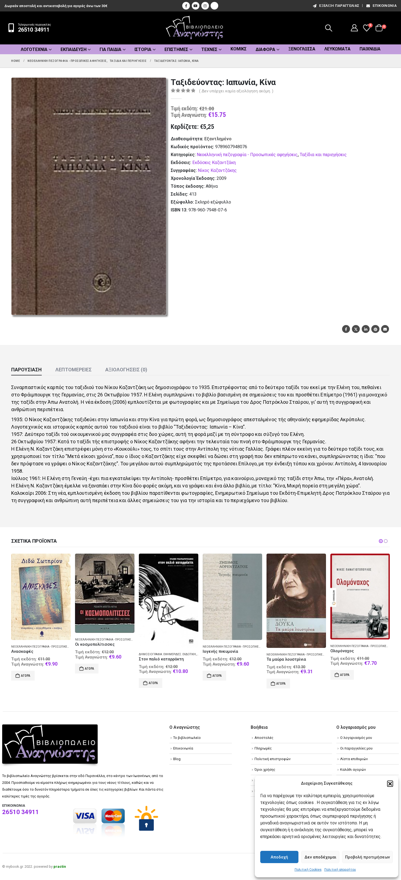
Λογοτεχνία (34, 49)
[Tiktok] (214, 6)
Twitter (356, 329)
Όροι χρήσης (265, 769)
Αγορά (25, 668)
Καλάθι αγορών (353, 769)
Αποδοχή (279, 857)
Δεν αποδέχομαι (320, 857)
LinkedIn (366, 329)
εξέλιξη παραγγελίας (339, 6)
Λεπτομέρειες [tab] (73, 369)
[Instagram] (205, 6)
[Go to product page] (41, 593)
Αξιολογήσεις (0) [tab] (126, 369)
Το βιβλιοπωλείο (187, 738)
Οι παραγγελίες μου (356, 748)
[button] (390, 783)
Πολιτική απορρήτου (340, 870)
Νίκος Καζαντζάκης (217, 170)
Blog (177, 759)
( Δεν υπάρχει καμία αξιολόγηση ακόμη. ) (236, 91)
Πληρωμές (263, 748)
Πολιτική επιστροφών (273, 759)
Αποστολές (264, 738)
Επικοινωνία (385, 6)
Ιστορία (142, 49)
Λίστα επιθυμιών (354, 759)
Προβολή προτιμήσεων (367, 857)
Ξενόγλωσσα (301, 48)
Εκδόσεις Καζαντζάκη (214, 162)
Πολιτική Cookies (308, 870)
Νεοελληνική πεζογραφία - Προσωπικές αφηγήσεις (247, 154)
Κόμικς (239, 48)
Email (385, 329)
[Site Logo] (194, 28)
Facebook (346, 329)
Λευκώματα (337, 48)
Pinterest (375, 329)
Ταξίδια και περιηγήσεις (323, 154)
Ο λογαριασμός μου (356, 738)
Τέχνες (209, 49)
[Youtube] (195, 6)
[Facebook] (186, 6)
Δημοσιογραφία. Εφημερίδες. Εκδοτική (103, 654)
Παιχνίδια (370, 48)
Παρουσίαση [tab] (26, 369)
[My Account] (354, 27)
